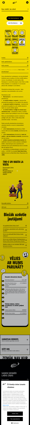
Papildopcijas (16, 423)
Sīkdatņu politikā (6, 405)
